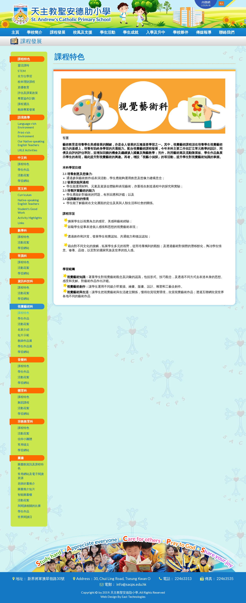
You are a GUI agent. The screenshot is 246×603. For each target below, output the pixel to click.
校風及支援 (82, 32)
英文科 (22, 188)
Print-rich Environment (26, 134)
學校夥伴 (180, 32)
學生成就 (130, 32)
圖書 (21, 458)
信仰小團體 (25, 439)
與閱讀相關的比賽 (29, 505)
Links (21, 223)
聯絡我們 (226, 32)
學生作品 (23, 169)
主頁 (15, 32)
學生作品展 (25, 346)
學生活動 (107, 32)
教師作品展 (25, 340)
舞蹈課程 (23, 402)
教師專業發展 (26, 109)
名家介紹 (23, 329)
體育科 (22, 390)
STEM (22, 71)
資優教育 (23, 87)
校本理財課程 (26, 81)
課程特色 (24, 59)
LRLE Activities (27, 150)
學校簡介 (34, 32)
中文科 (22, 157)
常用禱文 (23, 444)
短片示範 (23, 335)
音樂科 (22, 359)
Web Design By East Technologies (123, 596)
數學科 (22, 230)
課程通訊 (23, 104)
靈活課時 (23, 65)
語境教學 (24, 117)
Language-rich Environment (27, 125)
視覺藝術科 (25, 306)
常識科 (22, 255)
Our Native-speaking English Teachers (31, 143)
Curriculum (25, 195)
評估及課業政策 (28, 92)
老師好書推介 (26, 483)
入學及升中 (155, 32)
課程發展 (57, 32)
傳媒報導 (203, 32)
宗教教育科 (25, 421)
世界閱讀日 (25, 517)
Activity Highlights (30, 217)
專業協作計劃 (26, 98)
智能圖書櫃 (25, 494)
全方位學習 (25, 76)
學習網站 (23, 180)
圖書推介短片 (26, 489)
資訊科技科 (25, 281)
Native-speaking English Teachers (28, 201)
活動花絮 (23, 175)
